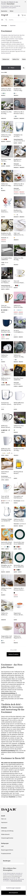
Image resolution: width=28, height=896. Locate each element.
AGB (2, 846)
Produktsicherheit (6, 853)
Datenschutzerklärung (16, 880)
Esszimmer (13, 25)
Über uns (3, 819)
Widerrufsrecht (5, 834)
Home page (4, 25)
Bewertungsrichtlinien (7, 850)
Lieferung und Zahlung (7, 831)
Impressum (4, 822)
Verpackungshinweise (7, 838)
